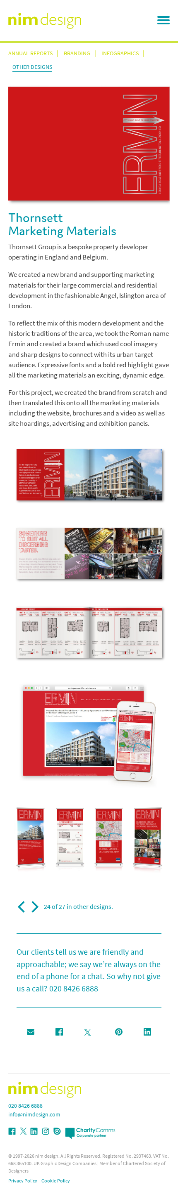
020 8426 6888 (73, 988)
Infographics (120, 53)
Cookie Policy (55, 1180)
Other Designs (32, 67)
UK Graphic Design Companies (65, 1163)
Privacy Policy (22, 1180)
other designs (92, 906)
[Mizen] (22, 907)
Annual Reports (30, 53)
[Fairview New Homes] (34, 907)
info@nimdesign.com (34, 1114)
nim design (46, 1156)
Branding (77, 53)
